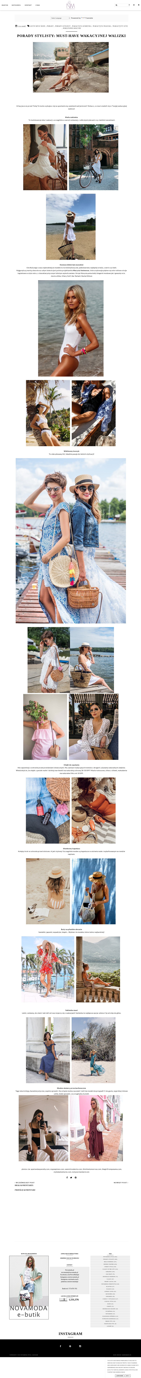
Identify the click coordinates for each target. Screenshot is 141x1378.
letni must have (38, 26)
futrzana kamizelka (109, 1318)
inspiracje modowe (109, 1276)
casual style (109, 1301)
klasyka (109, 1286)
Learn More (119, 1375)
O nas (38, 5)
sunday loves (109, 1291)
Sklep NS (5, 5)
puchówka (109, 1311)
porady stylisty (63, 26)
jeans (109, 1303)
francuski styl (109, 1323)
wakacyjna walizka (102, 26)
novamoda (109, 1313)
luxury (109, 1326)
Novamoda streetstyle (109, 1284)
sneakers (109, 1296)
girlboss (109, 1271)
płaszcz (109, 1289)
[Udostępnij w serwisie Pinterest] (76, 1178)
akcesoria (109, 1294)
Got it (127, 1375)
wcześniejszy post (25, 1182)
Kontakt (28, 5)
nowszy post (121, 1182)
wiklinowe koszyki (72, 28)
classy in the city (109, 1269)
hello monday (108, 1261)
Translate (89, 18)
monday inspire (109, 1264)
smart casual (109, 1281)
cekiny (109, 1306)
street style (108, 1266)
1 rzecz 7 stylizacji (109, 1298)
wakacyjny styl (120, 26)
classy (109, 1279)
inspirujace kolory (109, 1308)
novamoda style (108, 1256)
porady (50, 26)
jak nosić (109, 1274)
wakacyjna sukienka (82, 26)
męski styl (109, 1321)
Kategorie (16, 5)
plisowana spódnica (109, 1316)
